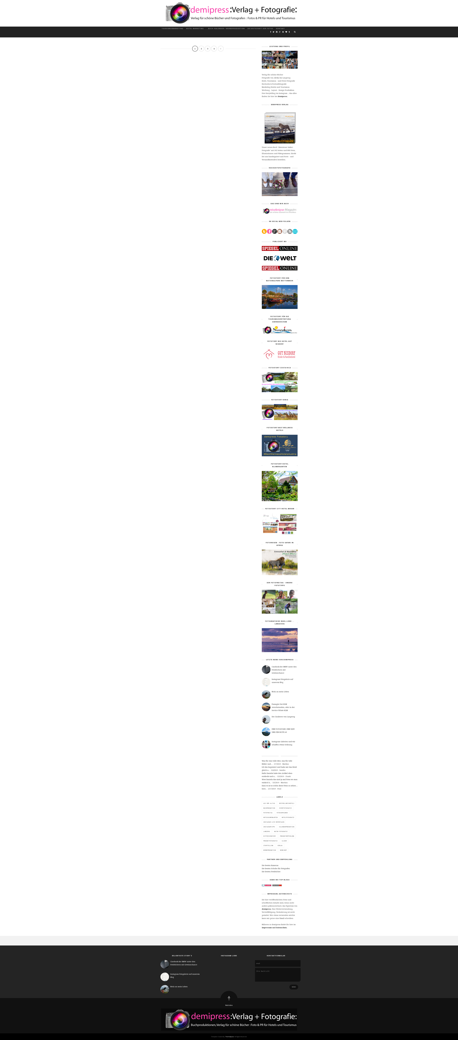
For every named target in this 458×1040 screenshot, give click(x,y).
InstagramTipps (269, 827)
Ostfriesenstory (269, 836)
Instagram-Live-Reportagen (273, 822)
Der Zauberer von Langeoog (283, 716)
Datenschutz (281, 927)
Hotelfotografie (288, 817)
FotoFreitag (268, 812)
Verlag (280, 845)
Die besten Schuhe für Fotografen (276, 868)
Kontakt (280, 29)
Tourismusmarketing (172, 29)
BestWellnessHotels (286, 803)
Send (294, 987)
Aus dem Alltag (269, 803)
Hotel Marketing (195, 29)
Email (282, 918)
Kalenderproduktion (286, 827)
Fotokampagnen (282, 812)
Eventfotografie (285, 808)
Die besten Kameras (270, 865)
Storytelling (268, 845)
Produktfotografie (270, 841)
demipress (282, 96)
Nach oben (229, 1005)
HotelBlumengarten (270, 817)
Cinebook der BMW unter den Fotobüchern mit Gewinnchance (284, 670)
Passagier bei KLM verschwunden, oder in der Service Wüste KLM (283, 707)
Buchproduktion (269, 808)
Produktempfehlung (287, 836)
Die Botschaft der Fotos (260, 29)
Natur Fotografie (281, 831)
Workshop (283, 850)
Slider (284, 841)
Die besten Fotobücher (271, 871)
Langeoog (266, 831)
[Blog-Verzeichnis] (266, 885)
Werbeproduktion (269, 850)
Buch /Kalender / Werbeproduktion (226, 29)
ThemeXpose (229, 1036)
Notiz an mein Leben (280, 691)
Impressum (267, 927)
